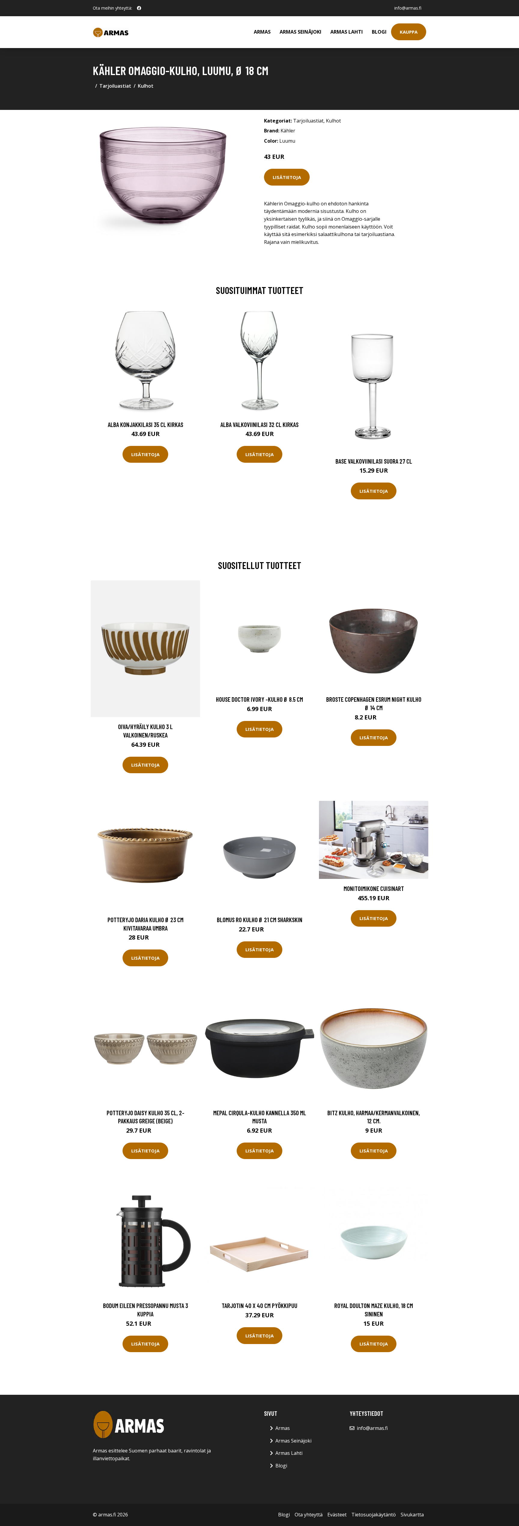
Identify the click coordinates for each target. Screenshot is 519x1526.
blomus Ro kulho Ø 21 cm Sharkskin (259, 919)
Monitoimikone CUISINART (374, 888)
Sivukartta (412, 1514)
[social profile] (139, 8)
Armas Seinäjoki (300, 32)
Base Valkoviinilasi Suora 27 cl (373, 461)
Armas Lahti (346, 32)
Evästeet (337, 1514)
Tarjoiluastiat (115, 86)
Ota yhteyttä (309, 1514)
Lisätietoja (287, 177)
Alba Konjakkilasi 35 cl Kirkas (145, 424)
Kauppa (408, 32)
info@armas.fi (407, 8)
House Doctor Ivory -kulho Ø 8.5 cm (259, 699)
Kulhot (145, 86)
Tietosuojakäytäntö (373, 1514)
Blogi (379, 32)
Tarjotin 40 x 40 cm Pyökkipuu (259, 1305)
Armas (262, 32)
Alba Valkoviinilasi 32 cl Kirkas (259, 424)
